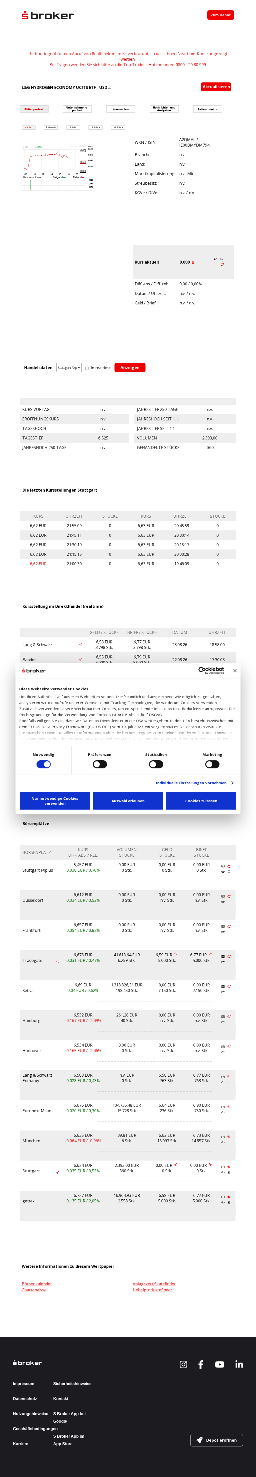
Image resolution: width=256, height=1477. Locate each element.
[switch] (100, 764)
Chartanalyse (34, 1290)
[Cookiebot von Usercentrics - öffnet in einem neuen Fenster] (202, 670)
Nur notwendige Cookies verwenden (55, 801)
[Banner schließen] (235, 670)
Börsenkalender (37, 1284)
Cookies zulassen (201, 800)
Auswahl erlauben (128, 800)
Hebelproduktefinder (152, 1290)
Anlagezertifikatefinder (154, 1284)
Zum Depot (221, 15)
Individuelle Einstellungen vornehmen (191, 782)
